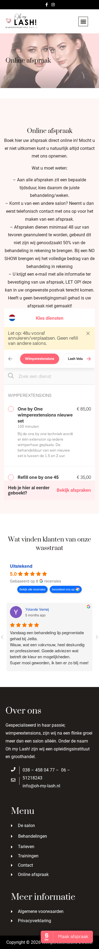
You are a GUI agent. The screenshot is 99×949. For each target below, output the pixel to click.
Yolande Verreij (37, 609)
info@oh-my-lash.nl (41, 785)
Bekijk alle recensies (32, 589)
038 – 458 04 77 (39, 770)
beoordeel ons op (63, 589)
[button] (83, 21)
